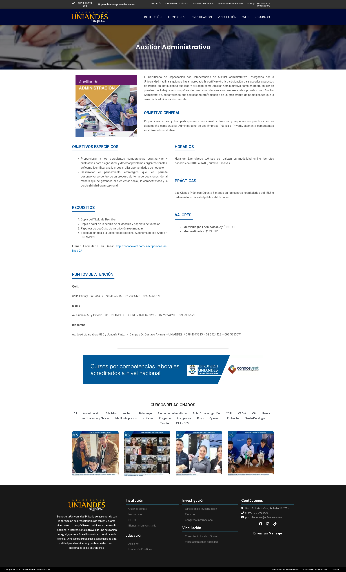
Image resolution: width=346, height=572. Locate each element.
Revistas (190, 514)
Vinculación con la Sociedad (201, 541)
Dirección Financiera (203, 4)
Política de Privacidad (315, 570)
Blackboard (263, 6)
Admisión (156, 4)
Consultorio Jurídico (176, 4)
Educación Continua (140, 549)
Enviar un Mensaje (267, 533)
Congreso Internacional (199, 519)
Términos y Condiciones (285, 570)
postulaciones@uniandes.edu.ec (118, 4)
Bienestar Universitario (230, 4)
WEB (245, 17)
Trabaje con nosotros (258, 4)
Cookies (335, 570)
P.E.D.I (132, 519)
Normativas (135, 514)
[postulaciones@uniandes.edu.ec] (99, 4)
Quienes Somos (137, 508)
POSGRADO (262, 17)
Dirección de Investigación (201, 508)
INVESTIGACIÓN (201, 17)
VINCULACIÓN (227, 17)
